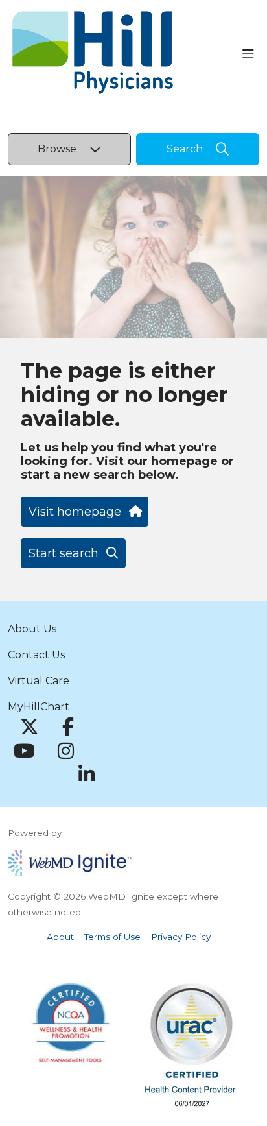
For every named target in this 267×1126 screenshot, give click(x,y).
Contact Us (36, 655)
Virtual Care (38, 681)
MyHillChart (38, 707)
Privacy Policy (181, 936)
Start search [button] (64, 553)
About (60, 936)
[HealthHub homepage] (125, 55)
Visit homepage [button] (75, 512)
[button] (250, 54)
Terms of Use (112, 936)
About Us (32, 629)
